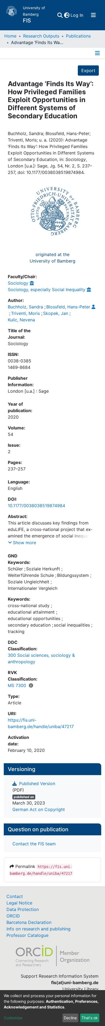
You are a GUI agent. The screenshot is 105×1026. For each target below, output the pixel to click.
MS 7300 (17, 685)
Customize (13, 1017)
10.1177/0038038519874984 (36, 505)
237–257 (17, 469)
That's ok (90, 1017)
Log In (77, 15)
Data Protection (22, 909)
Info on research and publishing (38, 928)
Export (88, 70)
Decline (70, 1017)
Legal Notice (19, 903)
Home (10, 36)
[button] (66, 15)
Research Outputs (41, 36)
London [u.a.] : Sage (28, 391)
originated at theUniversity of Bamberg (52, 258)
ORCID (13, 916)
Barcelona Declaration (28, 922)
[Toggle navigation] (93, 15)
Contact (14, 896)
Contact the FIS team (34, 843)
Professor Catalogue (27, 935)
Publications (78, 36)
